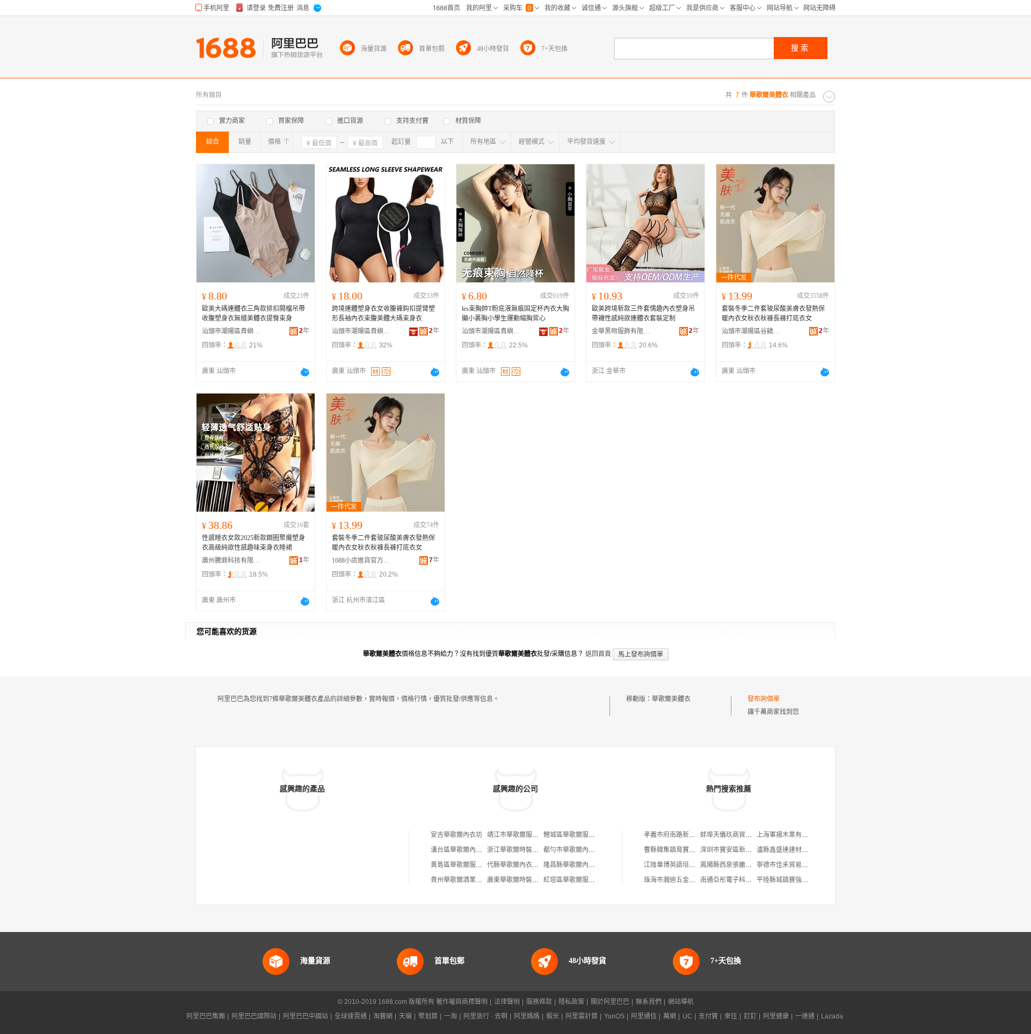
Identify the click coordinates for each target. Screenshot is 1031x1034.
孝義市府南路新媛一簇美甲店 (686, 835)
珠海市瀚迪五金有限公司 (679, 880)
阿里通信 (644, 1016)
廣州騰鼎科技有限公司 (231, 560)
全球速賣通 (351, 1016)
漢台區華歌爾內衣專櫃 (463, 850)
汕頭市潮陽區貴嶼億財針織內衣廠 (231, 331)
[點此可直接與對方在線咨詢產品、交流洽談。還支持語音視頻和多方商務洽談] (305, 372)
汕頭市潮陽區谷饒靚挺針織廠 (751, 331)
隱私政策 (571, 1002)
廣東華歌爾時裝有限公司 (522, 880)
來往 (730, 1016)
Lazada (832, 1016)
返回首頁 (598, 654)
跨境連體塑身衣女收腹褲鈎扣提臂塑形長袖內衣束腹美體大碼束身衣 (383, 313)
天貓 (405, 1016)
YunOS (614, 1016)
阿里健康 (776, 1016)
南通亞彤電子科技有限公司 (739, 880)
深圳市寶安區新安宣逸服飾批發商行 (751, 850)
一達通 (805, 1016)
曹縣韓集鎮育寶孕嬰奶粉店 (682, 850)
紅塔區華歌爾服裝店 (572, 880)
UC (687, 1016)
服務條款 (539, 1002)
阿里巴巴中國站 (305, 1016)
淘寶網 (383, 1016)
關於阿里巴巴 (610, 1002)
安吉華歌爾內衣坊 (456, 835)
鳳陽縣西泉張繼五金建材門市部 (745, 865)
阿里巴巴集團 (205, 1016)
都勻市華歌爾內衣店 (572, 850)
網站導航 (681, 1002)
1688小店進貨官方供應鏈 (361, 560)
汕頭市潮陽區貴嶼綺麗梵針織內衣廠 (361, 331)
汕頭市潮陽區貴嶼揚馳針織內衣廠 (491, 331)
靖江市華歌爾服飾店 (516, 835)
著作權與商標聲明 (462, 1002)
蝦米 (552, 1016)
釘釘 (750, 1016)
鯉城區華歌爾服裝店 (572, 835)
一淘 (450, 1016)
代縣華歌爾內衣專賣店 (519, 865)
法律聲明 (507, 1002)
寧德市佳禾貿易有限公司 (792, 865)
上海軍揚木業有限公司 (789, 835)
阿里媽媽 (527, 1016)
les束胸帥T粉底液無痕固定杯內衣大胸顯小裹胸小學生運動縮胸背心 (515, 313)
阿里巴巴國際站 (254, 1016)
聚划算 (428, 1016)
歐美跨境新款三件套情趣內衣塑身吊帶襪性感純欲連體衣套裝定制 (643, 313)
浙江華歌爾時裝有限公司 (522, 850)
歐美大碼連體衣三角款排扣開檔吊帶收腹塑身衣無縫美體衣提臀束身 (253, 313)
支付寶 (708, 1016)
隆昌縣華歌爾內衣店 (572, 865)
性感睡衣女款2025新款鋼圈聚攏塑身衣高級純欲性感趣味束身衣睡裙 (253, 542)
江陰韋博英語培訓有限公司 (682, 865)
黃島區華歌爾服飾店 (460, 865)
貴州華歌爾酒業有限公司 (466, 880)
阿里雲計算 (581, 1016)
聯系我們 (649, 1002)
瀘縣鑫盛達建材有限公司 (792, 850)
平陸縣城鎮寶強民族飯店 (792, 880)
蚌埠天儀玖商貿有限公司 (735, 835)
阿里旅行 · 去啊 (485, 1016)
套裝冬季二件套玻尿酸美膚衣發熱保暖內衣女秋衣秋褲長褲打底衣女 (773, 313)
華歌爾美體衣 (671, 699)
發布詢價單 (763, 699)
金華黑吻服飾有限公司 (621, 331)
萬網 (669, 1016)
